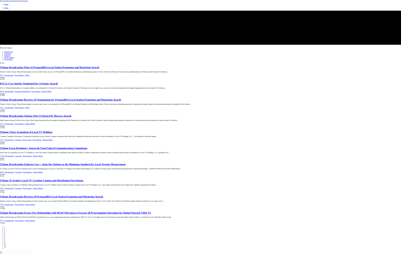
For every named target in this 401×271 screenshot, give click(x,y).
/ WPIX (26, 75)
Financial (7, 56)
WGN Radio (8, 59)
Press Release (19, 75)
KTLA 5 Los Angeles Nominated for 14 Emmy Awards (29, 83)
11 (5, 247)
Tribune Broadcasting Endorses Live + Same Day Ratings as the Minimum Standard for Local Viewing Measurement (63, 164)
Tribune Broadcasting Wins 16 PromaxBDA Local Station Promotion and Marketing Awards (49, 67)
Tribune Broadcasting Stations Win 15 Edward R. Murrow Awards (35, 116)
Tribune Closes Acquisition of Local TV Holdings (26, 132)
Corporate (7, 54)
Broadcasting (8, 52)
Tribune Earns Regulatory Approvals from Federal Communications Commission (43, 148)
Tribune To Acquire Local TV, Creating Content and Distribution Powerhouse (41, 180)
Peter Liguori (27, 140)
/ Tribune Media (46, 91)
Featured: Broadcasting (22, 91)
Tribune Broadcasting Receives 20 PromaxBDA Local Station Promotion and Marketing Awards (51, 196)
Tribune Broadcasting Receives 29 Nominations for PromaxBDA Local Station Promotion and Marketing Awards (60, 99)
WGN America (9, 57)
